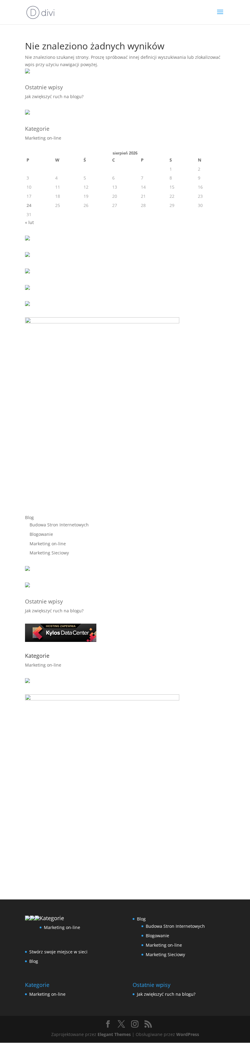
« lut (29, 222)
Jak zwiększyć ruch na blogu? (54, 96)
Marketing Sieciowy (49, 553)
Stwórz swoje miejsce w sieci (58, 952)
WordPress (187, 1034)
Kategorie (37, 128)
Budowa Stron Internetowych (59, 525)
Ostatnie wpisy (44, 87)
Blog (29, 517)
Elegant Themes (114, 1034)
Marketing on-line (43, 138)
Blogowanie (41, 534)
